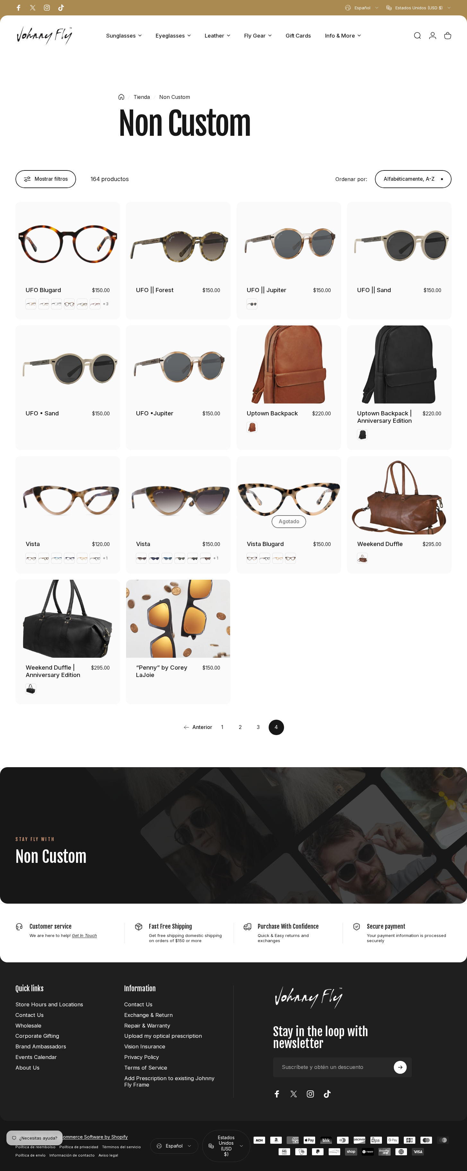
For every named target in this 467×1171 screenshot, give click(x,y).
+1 (105, 558)
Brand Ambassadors (40, 1046)
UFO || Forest (155, 289)
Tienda (142, 97)
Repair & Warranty (147, 1025)
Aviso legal (108, 1155)
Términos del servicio (121, 1147)
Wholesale (28, 1025)
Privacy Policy (141, 1057)
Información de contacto (72, 1155)
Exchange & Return (148, 1015)
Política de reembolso (35, 1147)
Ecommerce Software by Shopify (93, 1137)
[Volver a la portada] (121, 97)
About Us (27, 1067)
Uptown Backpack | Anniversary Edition (384, 417)
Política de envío (30, 1155)
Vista (33, 543)
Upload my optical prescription (163, 1036)
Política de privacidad (78, 1147)
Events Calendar (36, 1057)
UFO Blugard (43, 289)
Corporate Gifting (37, 1036)
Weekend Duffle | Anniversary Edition (53, 671)
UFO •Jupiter (154, 413)
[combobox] (362, 7)
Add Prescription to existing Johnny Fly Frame (169, 1081)
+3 (106, 304)
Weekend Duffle (380, 543)
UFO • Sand (42, 413)
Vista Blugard (265, 543)
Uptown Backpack (272, 413)
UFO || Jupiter (266, 289)
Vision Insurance (144, 1046)
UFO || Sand (374, 289)
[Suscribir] (400, 1067)
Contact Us (29, 1015)
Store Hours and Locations (49, 1004)
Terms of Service (145, 1067)
